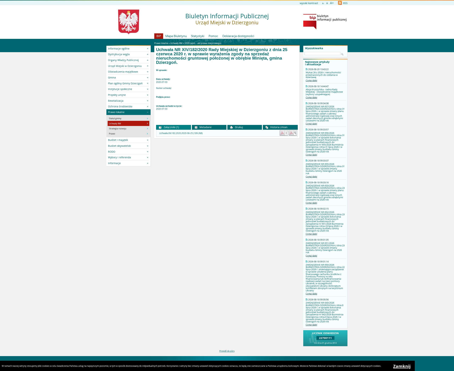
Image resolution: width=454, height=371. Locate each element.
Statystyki (197, 36)
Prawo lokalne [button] (116, 112)
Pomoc (213, 36)
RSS (345, 3)
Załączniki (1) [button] (171, 127)
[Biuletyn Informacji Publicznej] (325, 28)
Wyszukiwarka (314, 48)
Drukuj (238, 127)
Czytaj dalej (311, 80)
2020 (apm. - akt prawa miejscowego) (202, 43)
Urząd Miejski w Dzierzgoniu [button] (125, 66)
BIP (158, 36)
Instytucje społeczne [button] (120, 89)
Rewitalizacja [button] (115, 100)
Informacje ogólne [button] (118, 48)
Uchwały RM (176, 43)
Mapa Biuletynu (176, 36)
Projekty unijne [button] (117, 95)
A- (323, 3)
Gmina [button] (112, 77)
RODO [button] (111, 151)
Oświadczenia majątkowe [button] (123, 71)
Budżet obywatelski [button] (119, 145)
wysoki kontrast (309, 3)
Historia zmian (278, 127)
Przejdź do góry (227, 351)
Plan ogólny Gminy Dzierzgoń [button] (125, 83)
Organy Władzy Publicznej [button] (123, 60)
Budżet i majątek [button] (118, 140)
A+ (332, 3)
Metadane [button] (205, 127)
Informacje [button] (114, 163)
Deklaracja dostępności (238, 36)
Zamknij (402, 366)
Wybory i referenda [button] (119, 157)
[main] (227, 93)
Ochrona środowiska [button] (120, 106)
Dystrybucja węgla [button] (119, 54)
